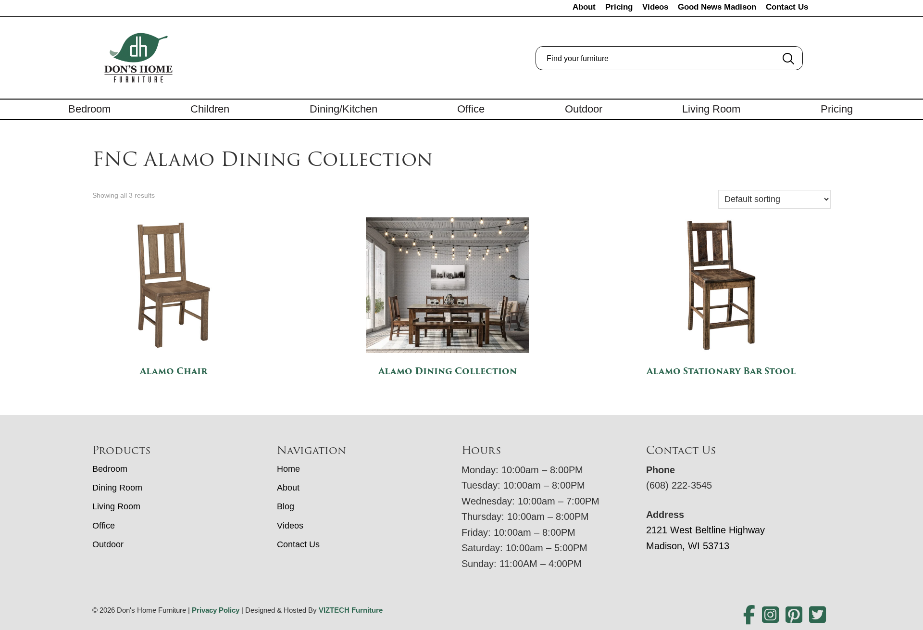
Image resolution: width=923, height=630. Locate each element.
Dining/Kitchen (343, 109)
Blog (285, 506)
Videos (655, 7)
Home (288, 469)
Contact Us (787, 7)
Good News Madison (717, 7)
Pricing (619, 7)
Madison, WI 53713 (687, 546)
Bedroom (89, 109)
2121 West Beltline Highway (705, 530)
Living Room (711, 109)
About (584, 7)
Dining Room (117, 487)
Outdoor (583, 109)
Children (209, 109)
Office (471, 109)
